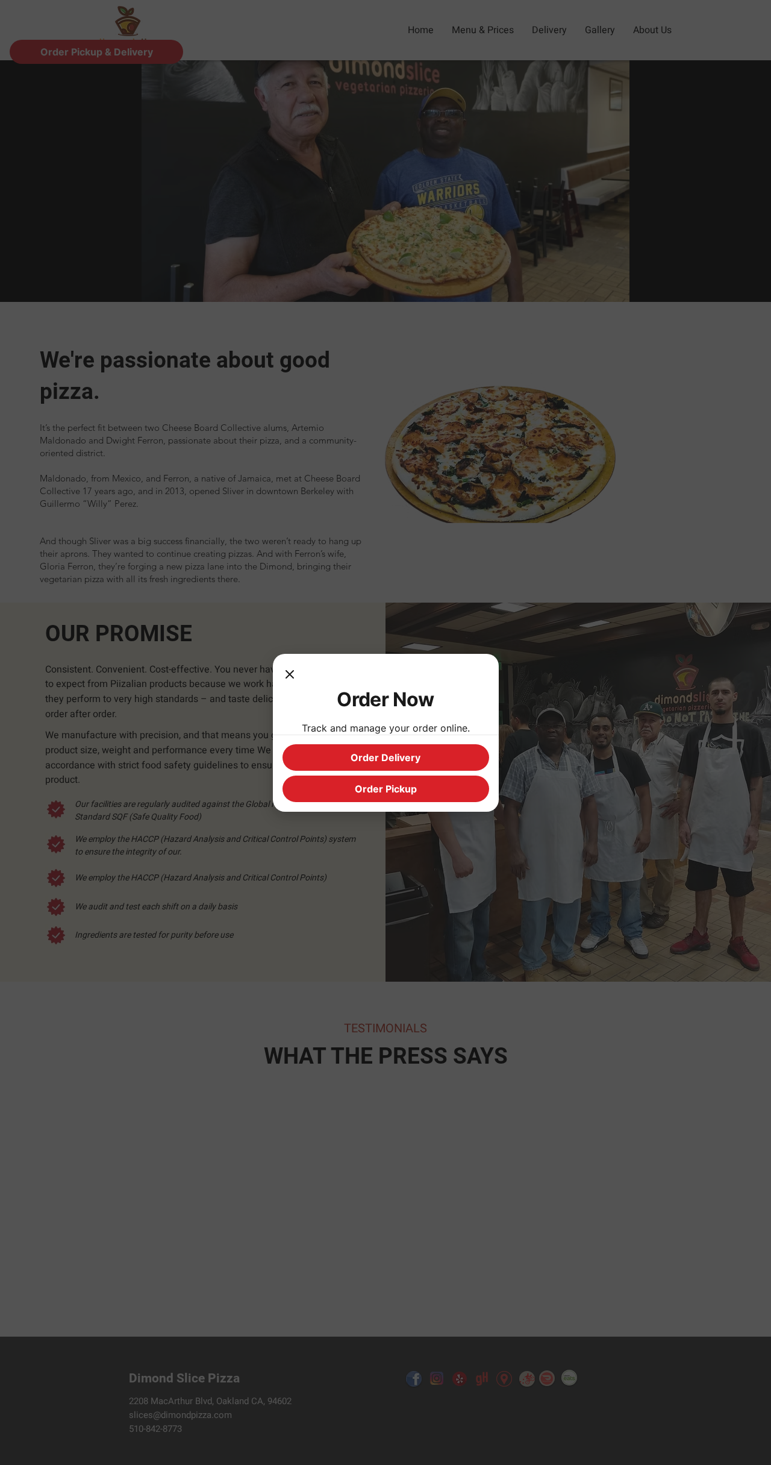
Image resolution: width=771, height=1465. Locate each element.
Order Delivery (385, 757)
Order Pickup (386, 789)
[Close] (290, 675)
